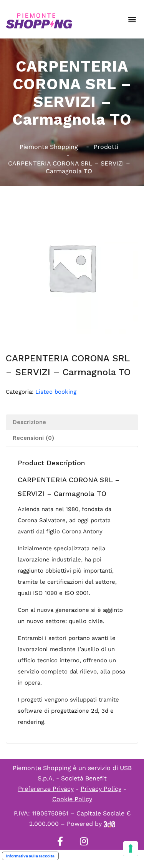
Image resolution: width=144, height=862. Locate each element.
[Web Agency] (109, 823)
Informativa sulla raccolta (30, 856)
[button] (132, 19)
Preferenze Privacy (46, 788)
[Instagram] (84, 841)
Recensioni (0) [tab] (33, 437)
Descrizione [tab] (29, 422)
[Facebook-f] (60, 841)
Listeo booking (55, 391)
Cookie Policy (72, 799)
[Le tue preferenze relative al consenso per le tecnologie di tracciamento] (130, 848)
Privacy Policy (101, 788)
